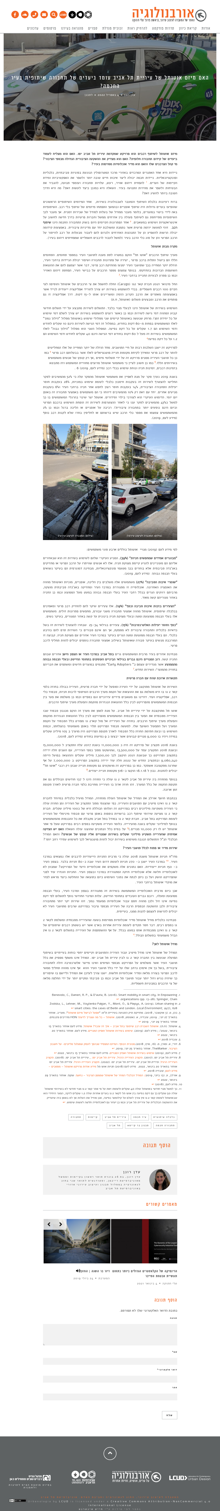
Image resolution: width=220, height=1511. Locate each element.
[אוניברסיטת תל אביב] (80, 17)
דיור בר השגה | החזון (95, 1271)
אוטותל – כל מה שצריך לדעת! (96, 1017)
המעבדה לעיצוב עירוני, (157, 1497)
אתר (174, 1387)
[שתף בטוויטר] (52, 1146)
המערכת (104, 1278)
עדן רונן (129, 95)
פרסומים (49, 28)
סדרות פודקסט (163, 28)
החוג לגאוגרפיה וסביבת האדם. (106, 1497)
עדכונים (33, 28)
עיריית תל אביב (115, 1117)
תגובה (173, 1318)
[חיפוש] (53, 13)
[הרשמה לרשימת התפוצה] (44, 13)
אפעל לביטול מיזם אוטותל (83, 1013)
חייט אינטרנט (91, 1509)
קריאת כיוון (188, 28)
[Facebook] (15, 13)
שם (174, 1351)
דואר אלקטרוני (167, 1369)
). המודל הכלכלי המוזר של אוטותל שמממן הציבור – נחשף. (110, 1075)
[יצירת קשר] (34, 13)
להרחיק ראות (137, 28)
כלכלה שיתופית (164, 1117)
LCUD (64, 1501)
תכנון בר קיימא (138, 1125)
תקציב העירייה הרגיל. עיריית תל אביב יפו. (117, 1057)
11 (134, 934)
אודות (206, 28)
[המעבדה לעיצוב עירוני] (63, 17)
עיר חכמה (140, 1117)
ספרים (93, 28)
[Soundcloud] (24, 13)
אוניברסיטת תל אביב (59, 1497)
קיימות (93, 1117)
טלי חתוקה (169, 1283)
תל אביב (115, 1125)
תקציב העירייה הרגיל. (86, 1062)
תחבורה (76, 1117)
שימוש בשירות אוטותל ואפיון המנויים (110, 1031)
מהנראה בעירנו (72, 28)
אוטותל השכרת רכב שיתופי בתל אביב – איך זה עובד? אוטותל (121, 1026)
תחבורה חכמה (165, 1125)
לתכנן (89, 95)
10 (167, 860)
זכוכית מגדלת (112, 28)
